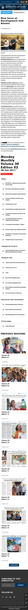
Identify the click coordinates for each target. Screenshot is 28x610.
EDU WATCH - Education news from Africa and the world (15, 184)
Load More (14, 565)
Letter (6, 272)
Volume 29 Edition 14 (5, 555)
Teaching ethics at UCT (11, 204)
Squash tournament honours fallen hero (15, 262)
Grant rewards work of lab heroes (13, 309)
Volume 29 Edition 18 (5, 441)
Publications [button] (6, 12)
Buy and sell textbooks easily (12, 277)
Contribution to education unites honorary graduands (15, 234)
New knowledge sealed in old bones (14, 304)
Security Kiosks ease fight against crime (15, 209)
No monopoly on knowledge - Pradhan (14, 224)
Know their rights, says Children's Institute (15, 229)
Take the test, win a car (11, 267)
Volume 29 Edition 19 (5, 413)
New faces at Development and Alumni (14, 189)
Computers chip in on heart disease (14, 239)
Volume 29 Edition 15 (5, 527)
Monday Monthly (19, 12)
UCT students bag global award (13, 282)
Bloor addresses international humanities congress (15, 288)
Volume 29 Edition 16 (5, 498)
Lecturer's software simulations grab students (14, 199)
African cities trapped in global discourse (15, 194)
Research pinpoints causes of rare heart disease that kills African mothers (15, 251)
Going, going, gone (10, 326)
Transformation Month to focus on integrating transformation (13, 219)
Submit (21, 585)
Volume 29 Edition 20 (5, 385)
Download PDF (6, 174)
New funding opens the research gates (14, 314)
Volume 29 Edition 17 (5, 470)
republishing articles (16, 149)
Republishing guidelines (14, 608)
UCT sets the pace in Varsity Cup (13, 293)
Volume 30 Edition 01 (5, 356)
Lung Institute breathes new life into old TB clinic (15, 214)
